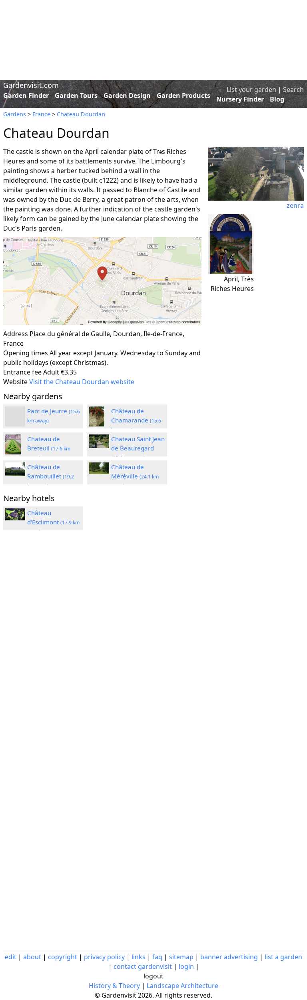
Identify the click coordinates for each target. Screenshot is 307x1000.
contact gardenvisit (143, 966)
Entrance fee (22, 372)
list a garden (283, 956)
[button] (102, 281)
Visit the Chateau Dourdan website (81, 381)
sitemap (181, 956)
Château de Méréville (135, 476)
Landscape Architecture (182, 985)
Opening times (25, 353)
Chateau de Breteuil (48, 448)
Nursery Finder (240, 99)
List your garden (251, 89)
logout (153, 976)
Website (15, 381)
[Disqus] (102, 644)
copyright (62, 956)
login (186, 966)
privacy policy (104, 956)
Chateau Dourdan (81, 114)
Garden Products (183, 95)
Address (15, 333)
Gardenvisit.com (31, 85)
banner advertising (229, 956)
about (32, 956)
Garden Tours (76, 95)
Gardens (14, 114)
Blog (277, 99)
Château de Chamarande (136, 420)
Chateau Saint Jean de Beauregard (138, 448)
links (139, 956)
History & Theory (114, 985)
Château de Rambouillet (50, 476)
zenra (295, 205)
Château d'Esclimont (53, 522)
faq (157, 956)
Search (293, 89)
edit (10, 956)
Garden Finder (26, 95)
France (41, 114)
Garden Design (127, 95)
